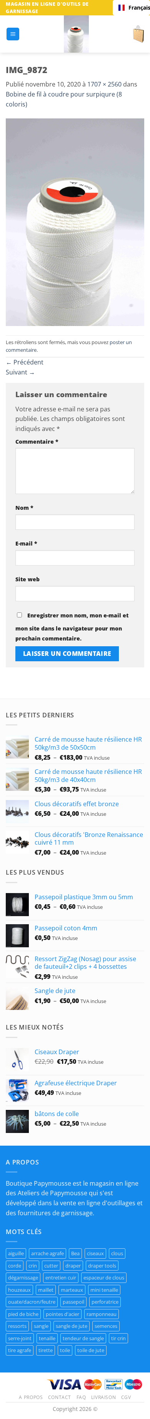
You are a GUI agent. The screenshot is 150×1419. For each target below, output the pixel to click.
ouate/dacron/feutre (31, 1301)
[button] (13, 34)
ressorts (17, 1326)
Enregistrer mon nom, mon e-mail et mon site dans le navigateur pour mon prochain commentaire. (71, 627)
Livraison (103, 1397)
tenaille (47, 1338)
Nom (24, 507)
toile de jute (90, 1350)
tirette (45, 1350)
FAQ (81, 1397)
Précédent (24, 362)
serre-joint (20, 1338)
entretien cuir (60, 1277)
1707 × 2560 (104, 84)
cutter (51, 1265)
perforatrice (105, 1301)
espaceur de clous (103, 1277)
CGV (126, 1397)
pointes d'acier (62, 1314)
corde (14, 1265)
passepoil (73, 1301)
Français (136, 7)
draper (73, 1265)
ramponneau (102, 1314)
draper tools (102, 1265)
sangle (41, 1326)
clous (117, 1253)
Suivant (20, 372)
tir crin (118, 1338)
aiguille (16, 1253)
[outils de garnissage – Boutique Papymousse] (76, 34)
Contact (59, 1397)
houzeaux (19, 1289)
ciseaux (95, 1253)
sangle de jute (71, 1326)
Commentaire (36, 441)
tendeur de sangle (83, 1338)
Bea (75, 1253)
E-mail (26, 543)
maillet (45, 1289)
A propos (31, 1397)
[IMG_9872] (75, 221)
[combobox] (131, 7)
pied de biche (23, 1314)
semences (106, 1326)
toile (65, 1350)
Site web (27, 579)
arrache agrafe (47, 1253)
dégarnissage (23, 1277)
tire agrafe (19, 1350)
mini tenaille (104, 1289)
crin (32, 1265)
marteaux (72, 1289)
